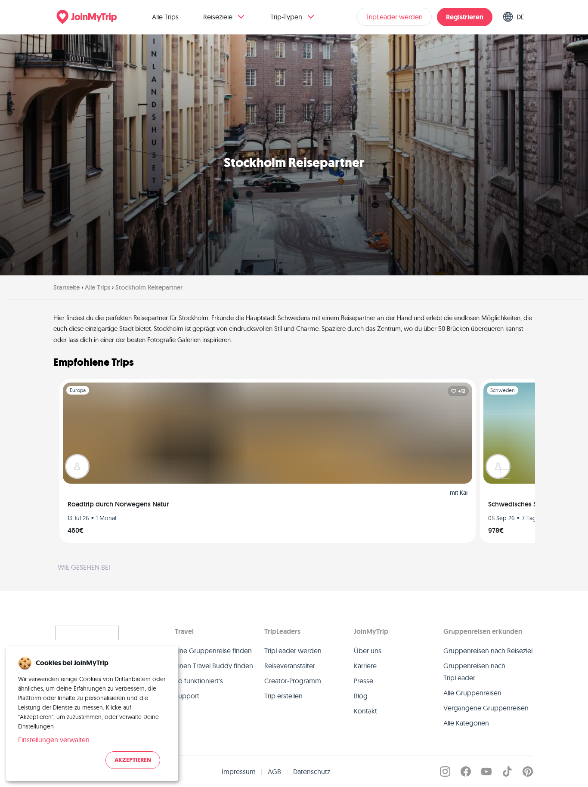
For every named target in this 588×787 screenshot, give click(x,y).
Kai (463, 493)
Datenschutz (311, 771)
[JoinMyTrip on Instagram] (445, 771)
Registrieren (464, 17)
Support (187, 695)
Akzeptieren (133, 760)
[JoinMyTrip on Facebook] (466, 771)
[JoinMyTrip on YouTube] (486, 771)
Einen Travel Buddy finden (214, 665)
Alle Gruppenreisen (472, 692)
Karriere (365, 665)
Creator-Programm (292, 680)
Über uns (367, 650)
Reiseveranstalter (289, 665)
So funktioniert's (199, 680)
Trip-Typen (286, 16)
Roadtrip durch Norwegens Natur (118, 504)
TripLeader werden (394, 16)
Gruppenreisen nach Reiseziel (487, 650)
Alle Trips (165, 16)
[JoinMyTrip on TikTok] (507, 771)
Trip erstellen (283, 695)
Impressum (239, 771)
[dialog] (92, 713)
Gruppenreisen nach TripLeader (474, 671)
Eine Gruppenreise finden (213, 650)
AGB (274, 771)
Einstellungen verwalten (54, 739)
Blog (361, 695)
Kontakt (365, 711)
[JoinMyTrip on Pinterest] (528, 771)
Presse (363, 680)
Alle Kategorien (466, 723)
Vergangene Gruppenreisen (486, 708)
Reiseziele (217, 16)
